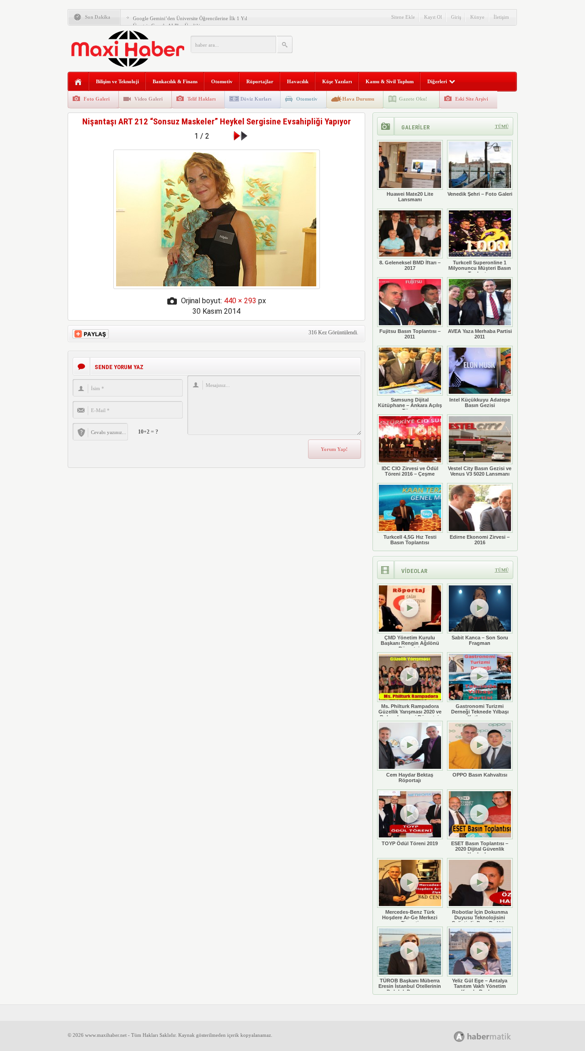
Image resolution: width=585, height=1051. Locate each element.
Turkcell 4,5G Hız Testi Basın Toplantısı (409, 539)
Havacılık (297, 81)
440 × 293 (240, 300)
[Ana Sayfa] (78, 82)
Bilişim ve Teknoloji (117, 81)
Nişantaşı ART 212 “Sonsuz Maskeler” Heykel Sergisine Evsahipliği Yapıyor (216, 121)
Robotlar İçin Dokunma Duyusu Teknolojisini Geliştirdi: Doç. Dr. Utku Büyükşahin (480, 920)
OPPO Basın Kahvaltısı (479, 775)
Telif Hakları (201, 99)
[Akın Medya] (459, 1036)
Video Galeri (148, 99)
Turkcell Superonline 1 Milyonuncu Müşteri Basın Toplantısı (479, 268)
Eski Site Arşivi (471, 99)
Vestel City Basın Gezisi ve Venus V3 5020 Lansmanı (479, 471)
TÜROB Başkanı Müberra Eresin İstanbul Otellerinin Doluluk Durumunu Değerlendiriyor (409, 989)
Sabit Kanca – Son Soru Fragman (480, 640)
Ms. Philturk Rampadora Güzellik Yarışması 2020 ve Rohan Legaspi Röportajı (409, 711)
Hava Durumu (358, 99)
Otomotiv (222, 81)
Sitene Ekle (403, 17)
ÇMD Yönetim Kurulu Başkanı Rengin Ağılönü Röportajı (410, 643)
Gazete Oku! (413, 99)
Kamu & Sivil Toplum (390, 81)
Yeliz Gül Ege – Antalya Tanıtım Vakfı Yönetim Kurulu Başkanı (479, 986)
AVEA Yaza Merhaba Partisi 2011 (480, 333)
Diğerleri (437, 81)
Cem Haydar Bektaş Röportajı (409, 777)
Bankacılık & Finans (175, 81)
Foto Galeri (97, 99)
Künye (477, 17)
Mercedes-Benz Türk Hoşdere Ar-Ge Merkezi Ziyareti (409, 917)
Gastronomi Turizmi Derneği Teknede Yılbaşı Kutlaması (480, 711)
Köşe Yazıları (337, 81)
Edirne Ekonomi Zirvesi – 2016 (480, 539)
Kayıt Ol (433, 17)
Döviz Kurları (255, 99)
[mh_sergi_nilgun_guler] (216, 286)
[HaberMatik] (492, 1036)
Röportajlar (259, 81)
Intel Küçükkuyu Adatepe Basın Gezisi (479, 402)
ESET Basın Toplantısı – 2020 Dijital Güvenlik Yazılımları (479, 849)
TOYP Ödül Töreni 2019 (410, 843)
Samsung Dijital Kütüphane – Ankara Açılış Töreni (410, 405)
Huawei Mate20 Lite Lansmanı (410, 196)
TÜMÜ (502, 126)
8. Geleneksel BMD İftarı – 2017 (410, 265)
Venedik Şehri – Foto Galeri (479, 194)
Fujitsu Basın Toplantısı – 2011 (410, 333)
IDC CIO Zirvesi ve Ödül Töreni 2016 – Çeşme (410, 471)
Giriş (456, 17)
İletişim (501, 17)
